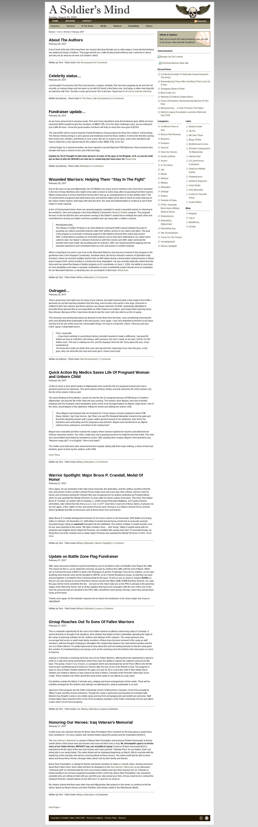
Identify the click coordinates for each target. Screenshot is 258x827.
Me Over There (196, 135)
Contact (87, 21)
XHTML (192, 227)
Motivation (85, 166)
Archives (70, 21)
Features (55, 26)
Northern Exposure (198, 181)
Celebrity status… (65, 76)
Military (80, 277)
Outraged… (59, 290)
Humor (164, 161)
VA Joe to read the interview (138, 91)
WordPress (194, 222)
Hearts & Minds (168, 156)
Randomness (167, 216)
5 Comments (118, 98)
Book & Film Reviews (171, 134)
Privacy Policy (111, 818)
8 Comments (101, 62)
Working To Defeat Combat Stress (177, 97)
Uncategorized (168, 241)
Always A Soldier (120, 212)
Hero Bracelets (196, 190)
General (70, 26)
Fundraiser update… (67, 112)
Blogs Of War (195, 140)
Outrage (164, 191)
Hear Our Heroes (169, 152)
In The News (87, 26)
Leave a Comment (104, 608)
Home (55, 21)
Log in (192, 218)
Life (78, 709)
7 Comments (105, 359)
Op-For (192, 131)
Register (193, 213)
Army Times (54, 455)
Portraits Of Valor (169, 200)
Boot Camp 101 (168, 93)
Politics (164, 196)
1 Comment (118, 543)
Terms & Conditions (94, 818)
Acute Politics (195, 202)
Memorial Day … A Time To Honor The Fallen (182, 108)
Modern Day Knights (75, 664)
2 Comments (97, 166)
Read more (130, 159)
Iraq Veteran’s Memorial (64, 740)
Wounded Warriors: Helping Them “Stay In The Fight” (97, 179)
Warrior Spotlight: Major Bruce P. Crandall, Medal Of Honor (96, 477)
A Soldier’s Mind (67, 818)
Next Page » (55, 807)
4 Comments (102, 462)
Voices (149, 26)
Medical (117, 26)
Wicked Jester (195, 126)
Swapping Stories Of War (173, 89)
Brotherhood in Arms (198, 144)
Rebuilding (133, 26)
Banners (122, 818)
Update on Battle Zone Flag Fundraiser (83, 556)
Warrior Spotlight (103, 543)
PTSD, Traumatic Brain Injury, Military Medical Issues (170, 208)
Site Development (85, 62)
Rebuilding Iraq (168, 228)
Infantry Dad (194, 156)
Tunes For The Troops (171, 237)
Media (104, 26)
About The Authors (66, 40)
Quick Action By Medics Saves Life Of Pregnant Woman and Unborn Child (99, 374)
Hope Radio (194, 185)
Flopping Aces (195, 176)
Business (165, 139)
